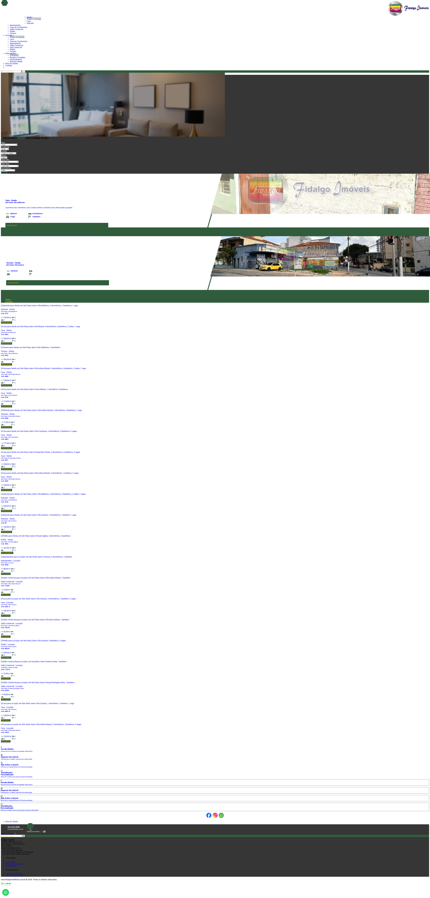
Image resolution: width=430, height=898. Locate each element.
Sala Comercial (16, 47)
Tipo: (3, 143)
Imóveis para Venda (14, 874)
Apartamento (15, 25)
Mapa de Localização (15, 864)
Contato (8, 66)
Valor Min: (5, 160)
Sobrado (30, 23)
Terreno (13, 33)
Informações (10, 53)
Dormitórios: (6, 168)
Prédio (12, 31)
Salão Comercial (16, 29)
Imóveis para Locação (15, 876)
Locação (9, 35)
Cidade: (4, 151)
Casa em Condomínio (18, 27)
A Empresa (14, 55)
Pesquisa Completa (17, 57)
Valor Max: (5, 164)
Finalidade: (5, 147)
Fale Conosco (11, 866)
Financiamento (16, 59)
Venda (29, 17)
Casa (29, 21)
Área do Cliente (16, 61)
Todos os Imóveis (34, 19)
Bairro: (3, 155)
